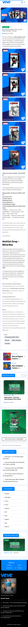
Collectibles (7, 497)
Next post (14, 363)
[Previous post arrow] (24, 356)
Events (6, 504)
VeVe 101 (7, 526)
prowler (14, 31)
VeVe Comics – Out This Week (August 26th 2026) (12, 398)
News (6, 515)
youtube (20, 568)
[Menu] (24, 2)
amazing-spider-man (10, 29)
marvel (20, 29)
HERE (3, 268)
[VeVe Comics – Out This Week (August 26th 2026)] (14, 387)
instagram (9, 568)
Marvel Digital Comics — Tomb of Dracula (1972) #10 (17, 358)
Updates (7, 519)
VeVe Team (8, 395)
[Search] (22, 2)
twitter (19, 565)
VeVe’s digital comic (20, 37)
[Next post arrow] (24, 367)
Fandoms (7, 508)
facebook (9, 565)
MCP (6, 512)
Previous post (15, 353)
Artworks (7, 493)
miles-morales (6, 31)
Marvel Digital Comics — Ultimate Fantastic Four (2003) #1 (18, 367)
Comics (5, 27)
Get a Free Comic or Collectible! (14, 439)
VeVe (6, 523)
